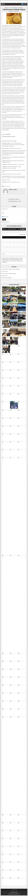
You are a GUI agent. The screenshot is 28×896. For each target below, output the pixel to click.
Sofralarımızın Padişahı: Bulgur (14, 9)
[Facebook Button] (24, 4)
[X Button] (22, 4)
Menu (4, 4)
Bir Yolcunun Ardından (7, 277)
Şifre (3, 212)
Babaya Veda (4, 275)
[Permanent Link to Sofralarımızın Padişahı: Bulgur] (14, 18)
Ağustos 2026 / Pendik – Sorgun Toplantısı (11, 269)
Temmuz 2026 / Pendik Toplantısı (9, 273)
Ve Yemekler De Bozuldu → (14, 199)
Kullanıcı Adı (4, 208)
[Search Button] (26, 4)
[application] (14, 229)
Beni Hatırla (5, 216)
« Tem (3, 253)
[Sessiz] (20, 229)
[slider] (23, 229)
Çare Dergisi (4, 271)
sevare (11, 11)
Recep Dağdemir (19, 7)
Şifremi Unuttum (5, 222)
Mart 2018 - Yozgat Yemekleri (11, 7)
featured (8, 186)
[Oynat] (3, 229)
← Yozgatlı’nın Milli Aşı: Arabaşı (14, 201)
